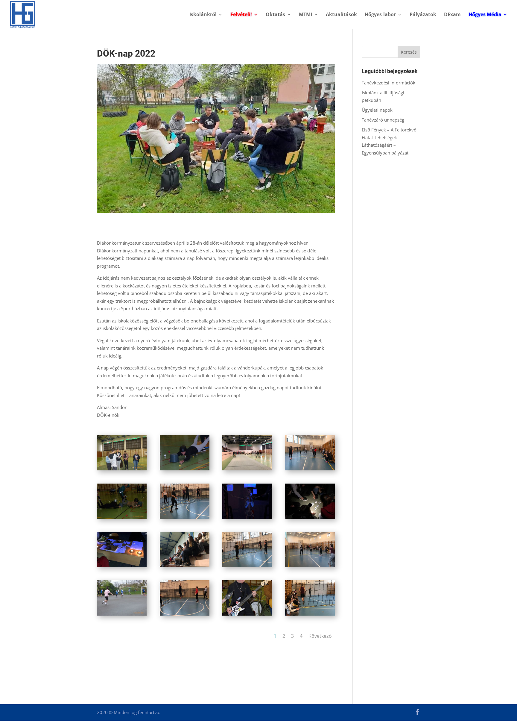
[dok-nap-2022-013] (122, 616)
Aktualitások (341, 15)
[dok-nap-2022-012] (310, 567)
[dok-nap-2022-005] (122, 519)
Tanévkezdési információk (388, 83)
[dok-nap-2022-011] (247, 567)
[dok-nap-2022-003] (247, 470)
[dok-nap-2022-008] (310, 519)
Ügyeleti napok (377, 110)
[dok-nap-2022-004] (310, 470)
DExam (452, 15)
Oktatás (275, 15)
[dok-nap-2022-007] (247, 519)
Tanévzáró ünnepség (383, 120)
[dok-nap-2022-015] (247, 616)
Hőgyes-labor (380, 15)
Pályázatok (423, 15)
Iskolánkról (203, 15)
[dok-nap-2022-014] (184, 616)
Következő (320, 636)
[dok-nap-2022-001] (122, 470)
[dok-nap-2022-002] (184, 470)
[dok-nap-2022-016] (310, 616)
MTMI (305, 15)
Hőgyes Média (485, 15)
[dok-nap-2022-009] (122, 567)
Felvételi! (241, 15)
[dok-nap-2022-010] (184, 567)
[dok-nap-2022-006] (184, 519)
